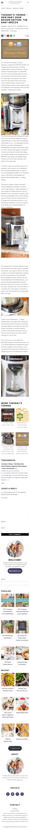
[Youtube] (12, 794)
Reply (3, 483)
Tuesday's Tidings (18, 8)
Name (3, 521)
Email (3, 528)
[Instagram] (22, 794)
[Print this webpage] (14, 36)
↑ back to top (15, 748)
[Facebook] (8, 794)
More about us (14, 571)
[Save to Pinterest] (8, 36)
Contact (15, 808)
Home (3, 8)
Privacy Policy (15, 811)
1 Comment (13, 31)
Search (3, 579)
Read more (20, 779)
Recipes (8, 8)
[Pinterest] (17, 794)
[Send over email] (11, 36)
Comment (4, 498)
